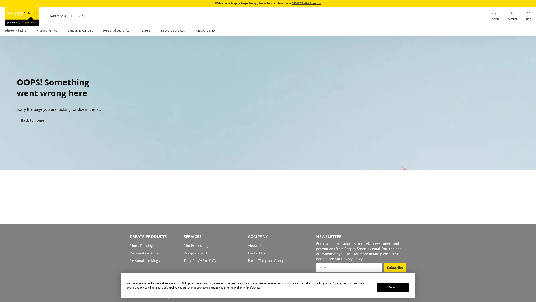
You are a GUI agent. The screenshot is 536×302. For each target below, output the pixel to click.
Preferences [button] (253, 287)
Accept (393, 287)
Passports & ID (195, 253)
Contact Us (256, 253)
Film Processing (196, 245)
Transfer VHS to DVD (200, 260)
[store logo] (22, 16)
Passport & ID (205, 31)
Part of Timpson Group (266, 260)
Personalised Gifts (144, 253)
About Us (255, 245)
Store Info (315, 3)
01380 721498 (300, 3)
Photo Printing (141, 245)
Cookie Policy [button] (169, 287)
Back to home (32, 120)
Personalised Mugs (145, 260)
